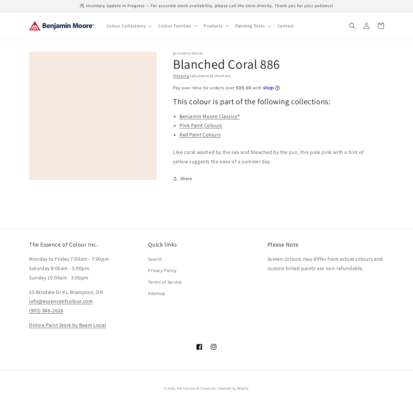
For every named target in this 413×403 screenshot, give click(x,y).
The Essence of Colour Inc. (197, 388)
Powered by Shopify (233, 388)
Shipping (181, 75)
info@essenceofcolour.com (61, 301)
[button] (129, 26)
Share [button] (186, 178)
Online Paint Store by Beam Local (67, 325)
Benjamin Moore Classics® (209, 116)
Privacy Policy (162, 270)
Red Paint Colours (200, 134)
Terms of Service (165, 282)
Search (155, 259)
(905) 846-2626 (46, 310)
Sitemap (156, 293)
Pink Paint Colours (200, 125)
